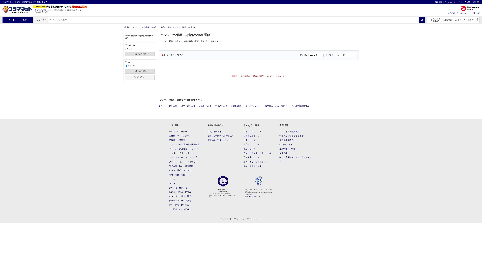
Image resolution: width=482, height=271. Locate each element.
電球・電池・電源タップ (180, 175)
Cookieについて (286, 144)
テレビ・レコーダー (178, 131)
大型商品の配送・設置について (258, 153)
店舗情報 (438, 2)
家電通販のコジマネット (132, 27)
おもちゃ (173, 183)
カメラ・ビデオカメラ (179, 153)
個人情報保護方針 (287, 140)
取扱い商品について (253, 131)
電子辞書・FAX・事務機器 (181, 166)
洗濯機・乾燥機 (166, 27)
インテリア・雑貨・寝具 (180, 196)
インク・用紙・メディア (180, 170)
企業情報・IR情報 (287, 149)
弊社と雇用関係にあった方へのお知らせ (295, 158)
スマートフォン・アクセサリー (183, 162)
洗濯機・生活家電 (150, 27)
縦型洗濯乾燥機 (188, 106)
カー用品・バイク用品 (179, 209)
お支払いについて (252, 144)
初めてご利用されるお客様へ (221, 136)
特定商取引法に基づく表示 (291, 136)
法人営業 (466, 2)
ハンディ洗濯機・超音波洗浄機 (186, 27)
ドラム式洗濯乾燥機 (168, 106)
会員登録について (252, 136)
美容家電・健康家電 (178, 188)
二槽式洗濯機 (221, 106)
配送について (250, 149)
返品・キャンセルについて (256, 162)
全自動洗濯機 (205, 106)
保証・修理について (253, 166)
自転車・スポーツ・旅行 (180, 200)
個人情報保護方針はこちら (252, 196)
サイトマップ (475, 13)
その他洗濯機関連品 (300, 106)
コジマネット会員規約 (289, 131)
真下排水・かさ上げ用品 (276, 106)
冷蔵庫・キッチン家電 (179, 136)
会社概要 (475, 2)
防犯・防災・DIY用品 (179, 205)
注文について (250, 140)
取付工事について (252, 157)
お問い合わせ (464, 13)
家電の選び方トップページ (220, 140)
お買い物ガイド (453, 13)
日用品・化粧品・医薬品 (180, 192)
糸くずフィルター (253, 106)
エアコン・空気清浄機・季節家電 (184, 144)
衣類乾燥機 (236, 106)
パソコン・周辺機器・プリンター (184, 149)
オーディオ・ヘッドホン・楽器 (183, 157)
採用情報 (283, 153)
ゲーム (172, 179)
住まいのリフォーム (452, 2)
